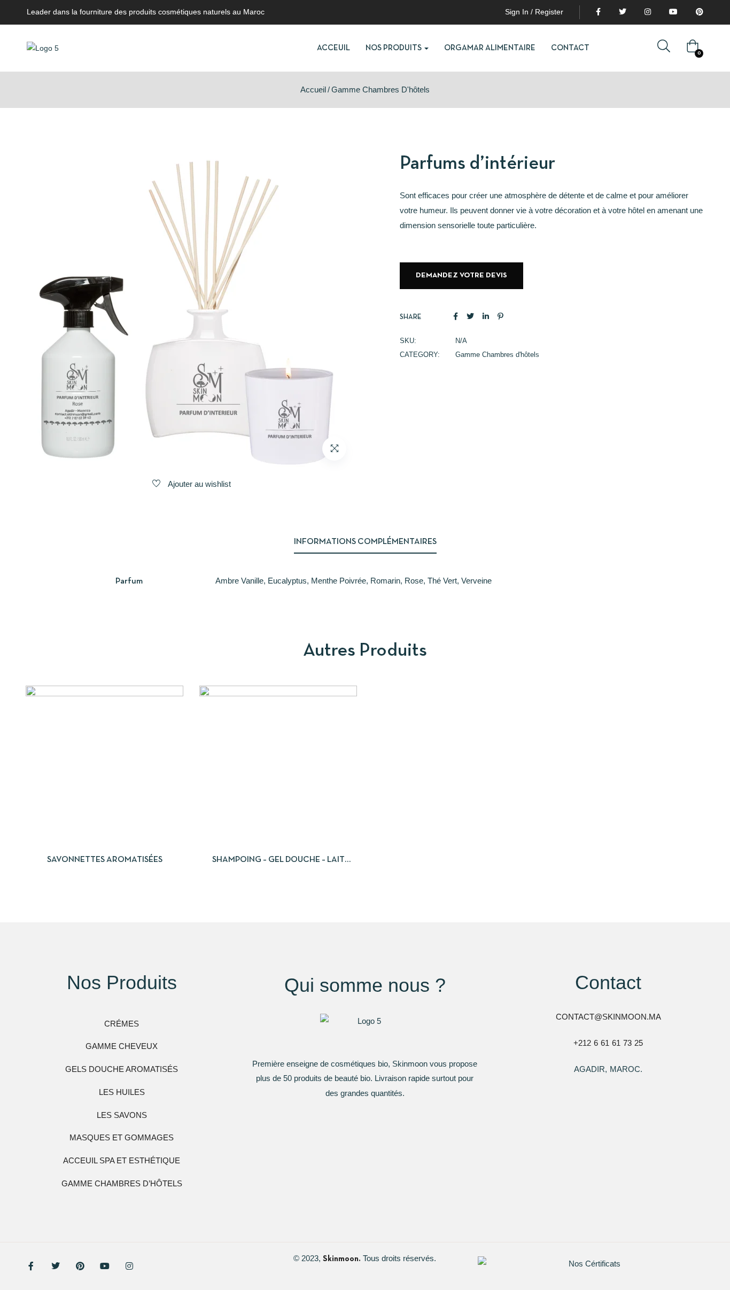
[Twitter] (55, 1266)
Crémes (121, 1023)
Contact (570, 48)
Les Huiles (122, 1092)
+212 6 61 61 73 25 (608, 1042)
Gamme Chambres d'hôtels (380, 89)
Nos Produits (394, 48)
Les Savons (122, 1115)
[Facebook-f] (31, 1266)
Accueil (313, 89)
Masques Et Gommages (121, 1137)
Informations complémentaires (365, 542)
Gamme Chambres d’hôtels (121, 1183)
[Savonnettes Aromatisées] (104, 764)
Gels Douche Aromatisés (121, 1069)
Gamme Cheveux (122, 1046)
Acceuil (333, 48)
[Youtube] (104, 1266)
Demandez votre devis (461, 275)
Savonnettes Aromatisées (104, 860)
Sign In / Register (534, 11)
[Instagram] (129, 1266)
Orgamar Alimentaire (489, 48)
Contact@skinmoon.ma (608, 1016)
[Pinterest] (80, 1266)
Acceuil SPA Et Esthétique (121, 1160)
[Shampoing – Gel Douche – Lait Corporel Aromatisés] (278, 764)
